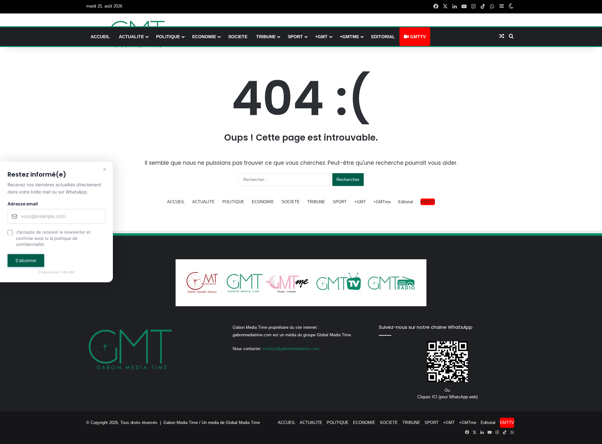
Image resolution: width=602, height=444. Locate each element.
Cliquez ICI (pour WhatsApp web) (447, 397)
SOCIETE (237, 36)
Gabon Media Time (180, 422)
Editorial (383, 36)
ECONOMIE (204, 36)
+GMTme (349, 36)
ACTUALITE (131, 36)
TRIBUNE (266, 36)
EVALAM (67, 272)
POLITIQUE (168, 36)
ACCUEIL (100, 36)
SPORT (295, 36)
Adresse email (23, 204)
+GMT (321, 36)
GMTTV (417, 36)
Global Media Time (243, 422)
